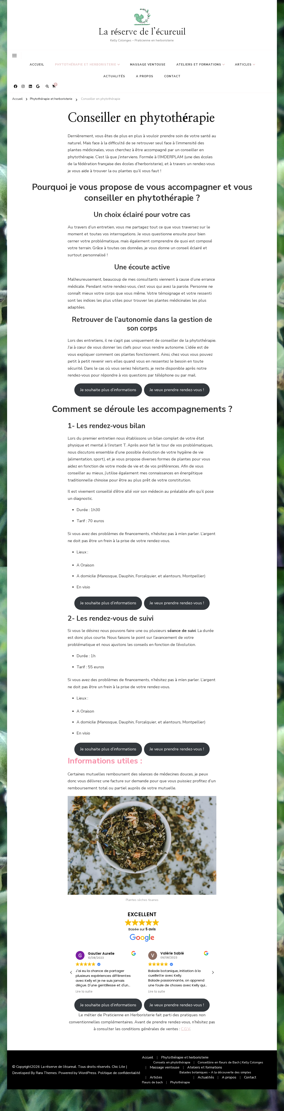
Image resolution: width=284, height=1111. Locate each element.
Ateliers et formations (198, 65)
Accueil (37, 65)
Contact (172, 76)
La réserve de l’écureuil (142, 32)
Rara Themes (46, 1072)
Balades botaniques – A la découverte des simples (215, 1072)
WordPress (87, 1072)
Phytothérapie (180, 1082)
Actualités (114, 76)
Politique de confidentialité (119, 1072)
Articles (243, 65)
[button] (212, 972)
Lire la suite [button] (84, 992)
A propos (144, 76)
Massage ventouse (148, 65)
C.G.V (185, 1029)
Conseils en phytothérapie (171, 1062)
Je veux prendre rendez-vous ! (177, 389)
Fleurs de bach (152, 1082)
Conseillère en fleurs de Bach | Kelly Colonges (230, 1062)
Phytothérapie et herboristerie (85, 65)
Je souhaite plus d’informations (108, 389)
